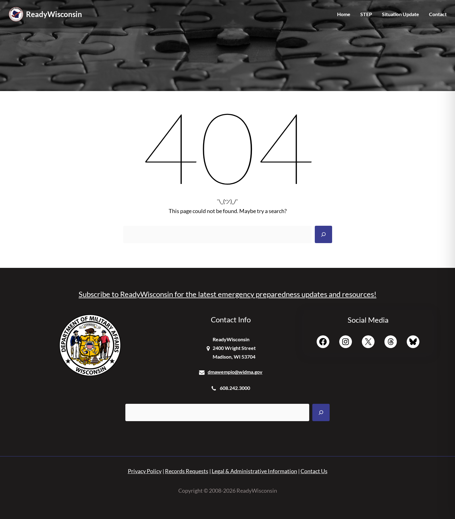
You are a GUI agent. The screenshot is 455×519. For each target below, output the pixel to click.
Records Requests (186, 471)
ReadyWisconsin (54, 14)
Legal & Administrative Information (254, 471)
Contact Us (314, 471)
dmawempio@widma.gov (235, 372)
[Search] (323, 234)
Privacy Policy (145, 471)
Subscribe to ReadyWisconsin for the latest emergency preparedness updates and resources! (227, 294)
